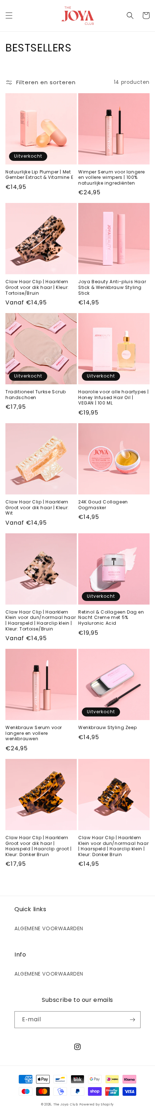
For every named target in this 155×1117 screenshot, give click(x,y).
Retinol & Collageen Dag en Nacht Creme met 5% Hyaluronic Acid (111, 617)
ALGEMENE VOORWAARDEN (48, 928)
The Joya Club (65, 1104)
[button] (9, 15)
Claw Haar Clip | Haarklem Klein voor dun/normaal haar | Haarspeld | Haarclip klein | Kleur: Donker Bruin (113, 846)
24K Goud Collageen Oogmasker (103, 504)
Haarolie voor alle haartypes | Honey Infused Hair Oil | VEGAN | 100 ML (113, 397)
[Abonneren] (132, 1019)
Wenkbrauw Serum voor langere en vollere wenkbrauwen (33, 733)
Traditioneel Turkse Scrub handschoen (35, 394)
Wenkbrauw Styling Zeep (107, 728)
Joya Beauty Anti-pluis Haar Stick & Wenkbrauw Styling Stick (112, 287)
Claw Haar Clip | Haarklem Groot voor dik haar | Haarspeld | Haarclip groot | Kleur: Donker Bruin (38, 846)
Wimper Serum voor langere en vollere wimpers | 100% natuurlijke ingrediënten (111, 177)
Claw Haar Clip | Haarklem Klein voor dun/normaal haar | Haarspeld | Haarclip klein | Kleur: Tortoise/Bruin (40, 620)
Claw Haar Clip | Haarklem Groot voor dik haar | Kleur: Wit (37, 507)
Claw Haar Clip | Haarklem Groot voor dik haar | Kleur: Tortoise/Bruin (37, 287)
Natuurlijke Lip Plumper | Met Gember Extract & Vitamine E (39, 174)
